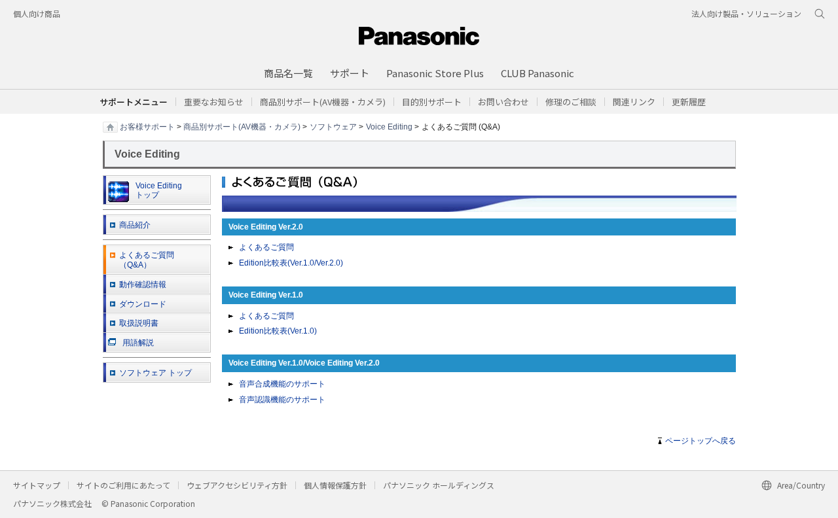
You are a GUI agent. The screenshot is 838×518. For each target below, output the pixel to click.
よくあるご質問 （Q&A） (146, 259)
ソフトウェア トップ (155, 372)
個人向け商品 (36, 13)
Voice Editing (389, 126)
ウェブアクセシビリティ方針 (237, 485)
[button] (432, 101)
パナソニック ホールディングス (438, 485)
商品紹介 (135, 225)
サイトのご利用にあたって (123, 485)
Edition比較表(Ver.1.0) (278, 331)
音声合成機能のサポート (282, 384)
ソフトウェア (333, 126)
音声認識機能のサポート (282, 399)
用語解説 (138, 342)
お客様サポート (147, 126)
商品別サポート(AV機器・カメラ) (242, 126)
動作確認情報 (142, 284)
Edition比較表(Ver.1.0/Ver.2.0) (291, 263)
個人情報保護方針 (335, 485)
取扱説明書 (138, 323)
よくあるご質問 (266, 247)
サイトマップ (36, 485)
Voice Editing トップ (159, 190)
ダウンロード (142, 304)
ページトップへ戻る (700, 440)
